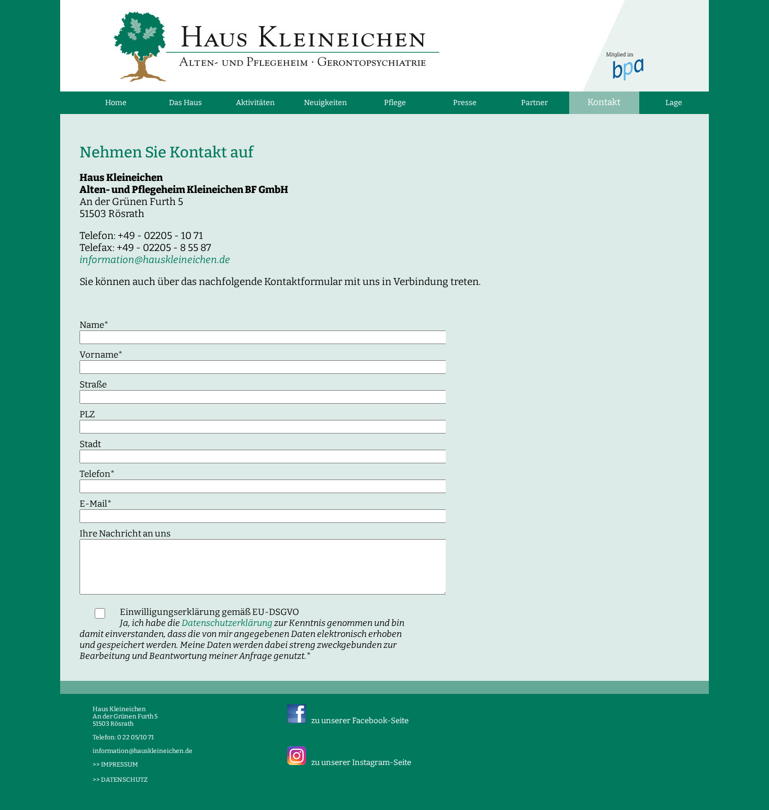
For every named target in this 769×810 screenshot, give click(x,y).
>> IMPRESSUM (115, 764)
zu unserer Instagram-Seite (361, 762)
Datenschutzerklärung (227, 623)
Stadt (90, 444)
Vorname (101, 354)
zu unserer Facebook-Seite (360, 720)
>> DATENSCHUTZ (120, 779)
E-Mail (95, 503)
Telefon (97, 474)
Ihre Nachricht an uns (125, 533)
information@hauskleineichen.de (155, 260)
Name (94, 325)
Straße (93, 384)
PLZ (87, 414)
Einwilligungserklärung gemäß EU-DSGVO (242, 634)
